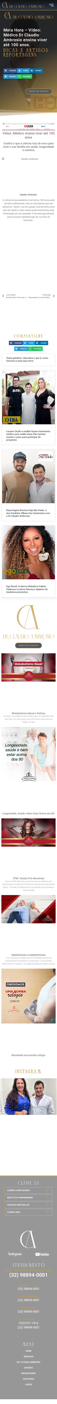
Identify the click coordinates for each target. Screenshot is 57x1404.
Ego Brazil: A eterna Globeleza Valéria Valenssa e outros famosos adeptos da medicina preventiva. (27, 589)
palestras (28, 1379)
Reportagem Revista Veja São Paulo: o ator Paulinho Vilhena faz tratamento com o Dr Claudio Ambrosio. (28, 513)
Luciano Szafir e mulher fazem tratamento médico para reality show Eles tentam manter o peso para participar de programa (28, 435)
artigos (28, 1368)
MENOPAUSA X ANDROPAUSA (28, 955)
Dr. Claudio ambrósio (28, 1362)
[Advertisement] (28, 314)
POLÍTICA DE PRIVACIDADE (28, 1402)
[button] (10, 70)
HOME (28, 1351)
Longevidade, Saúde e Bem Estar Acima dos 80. (28, 813)
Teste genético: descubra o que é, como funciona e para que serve (27, 359)
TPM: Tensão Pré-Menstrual (28, 878)
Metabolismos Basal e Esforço (28, 713)
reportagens (28, 1373)
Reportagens (20, 55)
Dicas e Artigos (26, 50)
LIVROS (28, 1384)
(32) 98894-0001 (28, 1275)
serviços (28, 1356)
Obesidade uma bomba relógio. (28, 1055)
